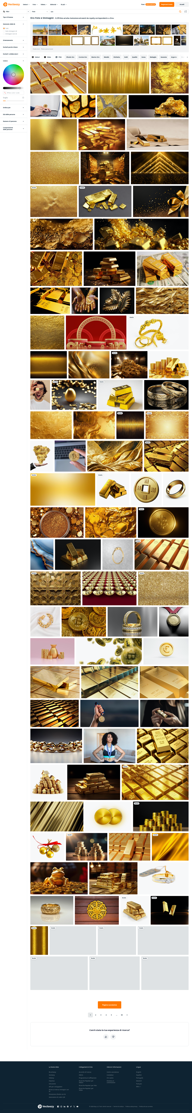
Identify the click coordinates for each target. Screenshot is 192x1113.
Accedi (182, 4)
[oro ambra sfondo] (78, 106)
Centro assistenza (113, 1072)
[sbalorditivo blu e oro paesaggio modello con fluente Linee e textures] (41, 554)
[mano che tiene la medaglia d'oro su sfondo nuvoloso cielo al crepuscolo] (109, 713)
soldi (126, 57)
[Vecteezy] (11, 4)
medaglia (153, 57)
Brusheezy (52, 1072)
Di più (63, 4)
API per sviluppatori (55, 1087)
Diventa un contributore (111, 1081)
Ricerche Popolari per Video (86, 1089)
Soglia (5, 98)
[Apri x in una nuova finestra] (74, 1106)
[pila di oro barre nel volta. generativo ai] (105, 168)
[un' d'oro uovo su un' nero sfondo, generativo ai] (74, 395)
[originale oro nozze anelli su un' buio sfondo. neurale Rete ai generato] (166, 395)
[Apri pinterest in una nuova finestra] (68, 1106)
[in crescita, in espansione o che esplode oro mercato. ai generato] (141, 234)
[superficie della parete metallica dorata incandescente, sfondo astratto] (53, 134)
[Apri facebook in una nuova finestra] (58, 1106)
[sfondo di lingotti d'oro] (169, 364)
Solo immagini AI (11, 31)
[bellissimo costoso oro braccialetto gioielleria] (45, 622)
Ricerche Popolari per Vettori (86, 1081)
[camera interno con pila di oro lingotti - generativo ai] (129, 364)
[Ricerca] (180, 11)
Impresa (52, 1081)
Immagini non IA (11, 34)
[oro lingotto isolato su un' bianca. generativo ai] (134, 910)
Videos (43, 4)
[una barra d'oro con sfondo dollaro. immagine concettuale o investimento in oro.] (114, 973)
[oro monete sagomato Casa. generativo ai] (48, 782)
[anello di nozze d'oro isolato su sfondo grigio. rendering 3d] (132, 622)
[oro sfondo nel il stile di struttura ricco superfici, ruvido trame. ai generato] (51, 425)
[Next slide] (185, 57)
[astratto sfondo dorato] (167, 425)
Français (139, 1084)
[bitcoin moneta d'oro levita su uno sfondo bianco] (109, 651)
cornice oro (83, 57)
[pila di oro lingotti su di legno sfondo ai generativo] (109, 268)
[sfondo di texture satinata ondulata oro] (170, 847)
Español (139, 1075)
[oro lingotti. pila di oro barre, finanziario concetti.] (105, 201)
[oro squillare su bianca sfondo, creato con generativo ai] (176, 489)
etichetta (117, 57)
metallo (106, 57)
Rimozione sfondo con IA (57, 1094)
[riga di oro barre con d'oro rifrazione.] (155, 782)
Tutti (6, 28)
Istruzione (52, 1084)
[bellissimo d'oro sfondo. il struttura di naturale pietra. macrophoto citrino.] (170, 77)
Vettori (25, 4)
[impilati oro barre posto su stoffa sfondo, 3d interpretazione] (158, 134)
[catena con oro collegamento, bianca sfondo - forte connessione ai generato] (56, 746)
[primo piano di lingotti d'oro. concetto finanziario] (50, 301)
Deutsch (139, 1081)
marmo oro (95, 57)
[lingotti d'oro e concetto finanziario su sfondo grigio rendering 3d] (78, 554)
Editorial (53, 4)
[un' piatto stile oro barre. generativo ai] (113, 878)
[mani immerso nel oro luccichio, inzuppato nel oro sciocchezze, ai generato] (85, 301)
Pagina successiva (109, 1005)
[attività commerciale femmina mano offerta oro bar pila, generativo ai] (164, 713)
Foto (34, 4)
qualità (134, 57)
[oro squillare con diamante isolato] (164, 878)
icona (143, 57)
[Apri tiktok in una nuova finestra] (71, 1106)
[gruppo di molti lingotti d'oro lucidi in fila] (54, 713)
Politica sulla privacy (131, 1106)
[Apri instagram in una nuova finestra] (61, 1106)
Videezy (51, 1078)
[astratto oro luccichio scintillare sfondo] (54, 168)
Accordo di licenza (85, 1072)
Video (49, 57)
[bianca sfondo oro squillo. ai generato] (51, 910)
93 (122, 1015)
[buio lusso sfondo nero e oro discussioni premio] (130, 425)
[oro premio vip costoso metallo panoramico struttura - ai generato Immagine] (118, 77)
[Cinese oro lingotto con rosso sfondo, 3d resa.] (109, 588)
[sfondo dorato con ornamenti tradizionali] (55, 588)
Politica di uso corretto (146, 1106)
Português (139, 1078)
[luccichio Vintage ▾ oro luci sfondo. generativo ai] (48, 364)
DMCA (81, 1075)
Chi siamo (110, 1078)
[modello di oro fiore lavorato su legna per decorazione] (97, 910)
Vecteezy (52, 1075)
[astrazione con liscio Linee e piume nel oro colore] (115, 456)
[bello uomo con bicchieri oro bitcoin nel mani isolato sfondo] (40, 395)
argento (174, 57)
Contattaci (110, 1075)
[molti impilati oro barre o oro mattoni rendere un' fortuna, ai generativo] (102, 134)
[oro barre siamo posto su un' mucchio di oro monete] (56, 268)
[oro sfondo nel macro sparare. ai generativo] (61, 234)
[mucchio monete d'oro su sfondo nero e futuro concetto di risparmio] (161, 816)
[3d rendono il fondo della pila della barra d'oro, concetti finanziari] (165, 973)
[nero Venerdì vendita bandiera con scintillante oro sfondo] (161, 201)
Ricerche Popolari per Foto (88, 1085)
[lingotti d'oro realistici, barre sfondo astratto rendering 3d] (109, 682)
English (138, 1072)
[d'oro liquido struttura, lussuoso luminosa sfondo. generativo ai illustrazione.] (94, 425)
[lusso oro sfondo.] (88, 364)
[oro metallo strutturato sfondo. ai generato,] (162, 301)
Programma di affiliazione (87, 1078)
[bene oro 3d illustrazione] (113, 489)
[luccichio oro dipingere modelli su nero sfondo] (112, 106)
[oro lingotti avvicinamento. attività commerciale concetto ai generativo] (93, 782)
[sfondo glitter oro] (53, 201)
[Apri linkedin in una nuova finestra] (64, 1106)
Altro (137, 1086)
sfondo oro (70, 57)
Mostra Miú (183, 41)
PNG (60, 57)
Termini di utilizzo (118, 1106)
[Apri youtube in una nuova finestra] (77, 1106)
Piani (143, 4)
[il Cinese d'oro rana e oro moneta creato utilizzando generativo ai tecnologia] (59, 878)
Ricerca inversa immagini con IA (59, 1090)
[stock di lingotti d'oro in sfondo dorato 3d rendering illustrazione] (164, 682)
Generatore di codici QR (57, 1097)
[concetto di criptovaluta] (41, 456)
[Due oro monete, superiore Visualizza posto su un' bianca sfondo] (108, 816)
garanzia (164, 57)
